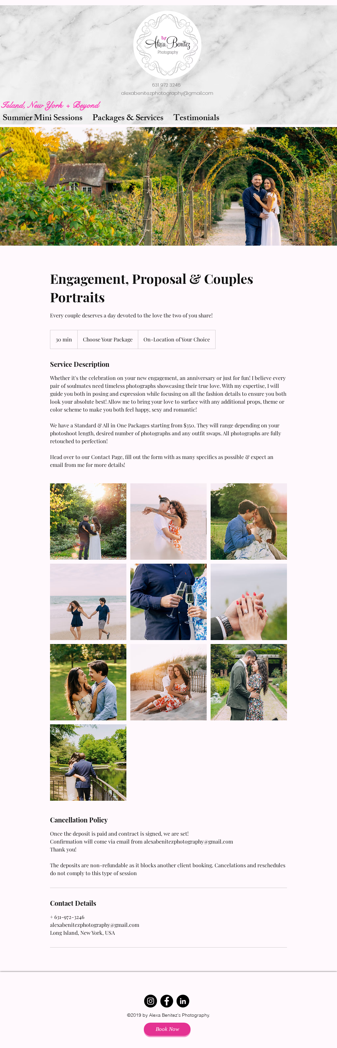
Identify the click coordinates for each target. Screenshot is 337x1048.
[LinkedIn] (182, 1001)
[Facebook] (166, 1001)
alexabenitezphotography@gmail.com (167, 93)
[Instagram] (150, 1001)
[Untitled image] (88, 521)
